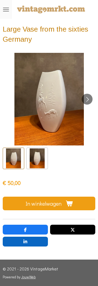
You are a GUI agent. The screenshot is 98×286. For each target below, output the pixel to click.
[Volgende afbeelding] (87, 99)
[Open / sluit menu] (6, 9)
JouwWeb (28, 277)
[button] (13, 158)
